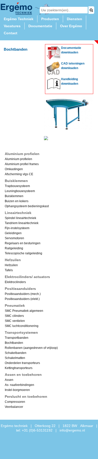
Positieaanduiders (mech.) (23, 294)
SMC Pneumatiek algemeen (24, 311)
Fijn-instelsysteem (17, 228)
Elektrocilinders (15, 282)
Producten (50, 19)
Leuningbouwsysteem (20, 191)
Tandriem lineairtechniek (21, 223)
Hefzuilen (11, 265)
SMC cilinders (14, 316)
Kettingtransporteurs (18, 368)
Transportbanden (16, 338)
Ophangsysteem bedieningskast (27, 206)
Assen (9, 380)
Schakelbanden (15, 353)
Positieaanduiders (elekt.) (22, 299)
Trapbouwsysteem (17, 186)
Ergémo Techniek (18, 19)
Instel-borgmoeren (17, 390)
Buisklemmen (14, 196)
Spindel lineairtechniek (20, 218)
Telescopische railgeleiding (23, 253)
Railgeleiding (14, 248)
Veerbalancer (14, 407)
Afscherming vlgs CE (19, 174)
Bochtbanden (14, 343)
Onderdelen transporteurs (22, 363)
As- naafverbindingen (19, 385)
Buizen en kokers (16, 201)
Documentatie (40, 26)
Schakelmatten (15, 358)
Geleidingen (13, 233)
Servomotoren (14, 238)
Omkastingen (14, 169)
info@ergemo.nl (72, 430)
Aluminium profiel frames (22, 164)
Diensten (74, 19)
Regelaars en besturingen (22, 243)
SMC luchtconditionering (21, 326)
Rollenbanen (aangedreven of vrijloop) (31, 348)
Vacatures (12, 26)
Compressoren (15, 402)
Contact (10, 33)
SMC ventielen (15, 321)
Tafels (9, 270)
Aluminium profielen (18, 159)
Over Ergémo (71, 26)
